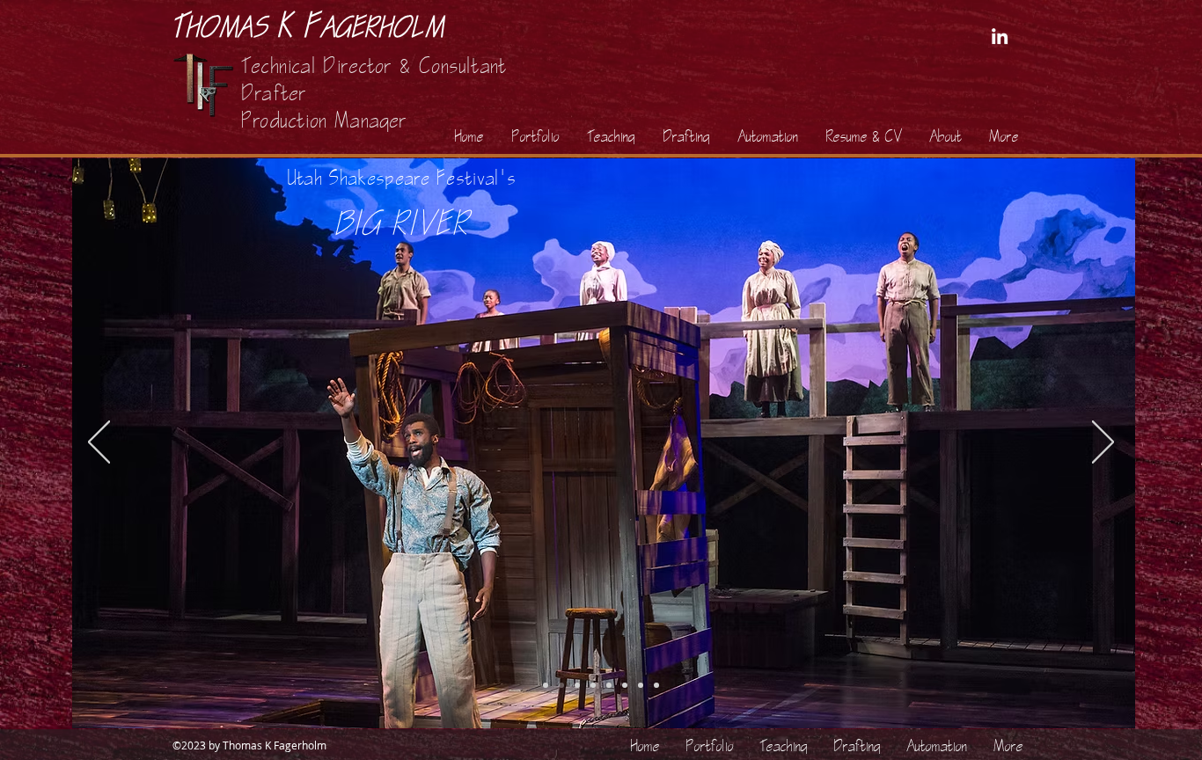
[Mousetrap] (577, 685)
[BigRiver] (561, 685)
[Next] (1103, 443)
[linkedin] (999, 36)
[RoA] (624, 685)
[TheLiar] (640, 685)
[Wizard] (593, 685)
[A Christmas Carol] (545, 685)
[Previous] (99, 443)
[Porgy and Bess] (656, 685)
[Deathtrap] (609, 685)
